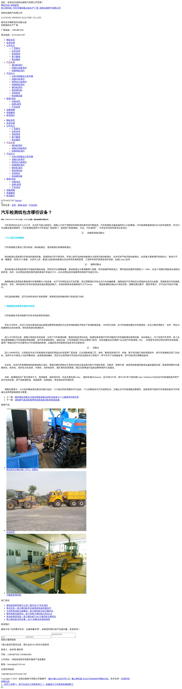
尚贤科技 (125, 679)
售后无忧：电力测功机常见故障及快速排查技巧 (28, 608)
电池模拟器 (17, 96)
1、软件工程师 (8, 684)
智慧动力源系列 (19, 82)
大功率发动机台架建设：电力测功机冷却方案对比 (29, 611)
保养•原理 (16, 104)
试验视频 (10, 110)
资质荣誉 (16, 54)
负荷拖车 (16, 93)
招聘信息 (5, 681)
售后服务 (16, 59)
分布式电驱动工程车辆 (22, 76)
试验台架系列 (18, 79)
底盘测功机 (17, 90)
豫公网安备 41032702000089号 (86, 679)
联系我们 (10, 115)
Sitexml (18, 200)
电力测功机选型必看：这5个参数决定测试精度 (28, 619)
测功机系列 (17, 65)
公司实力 (10, 45)
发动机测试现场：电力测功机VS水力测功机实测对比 (31, 616)
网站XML (5, 5)
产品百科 (16, 107)
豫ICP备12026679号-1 (58, 679)
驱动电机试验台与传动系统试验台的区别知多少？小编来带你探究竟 (47, 397)
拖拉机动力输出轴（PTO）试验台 (22, 469)
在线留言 (15, 5)
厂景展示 (16, 48)
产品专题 (10, 62)
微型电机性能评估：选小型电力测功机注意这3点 (29, 614)
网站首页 (10, 40)
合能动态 (16, 101)
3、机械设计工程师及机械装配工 (58, 684)
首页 (14, 205)
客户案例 (16, 56)
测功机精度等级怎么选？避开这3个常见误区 (27, 605)
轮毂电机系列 (18, 70)
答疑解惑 (10, 112)
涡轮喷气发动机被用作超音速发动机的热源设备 (37, 400)
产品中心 (10, 73)
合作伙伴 (16, 51)
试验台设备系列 (19, 68)
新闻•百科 (11, 98)
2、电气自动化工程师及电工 (28, 684)
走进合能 (10, 43)
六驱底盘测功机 (13, 595)
